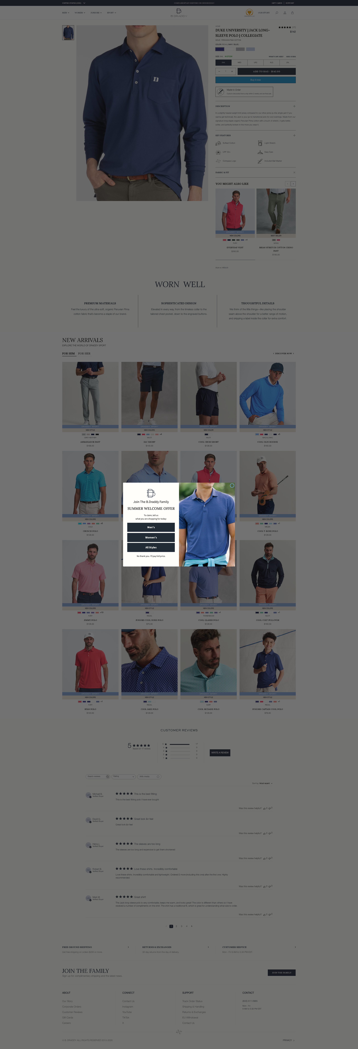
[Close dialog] (232, 485)
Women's (151, 538)
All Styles (151, 547)
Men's (151, 527)
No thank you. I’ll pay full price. (151, 556)
